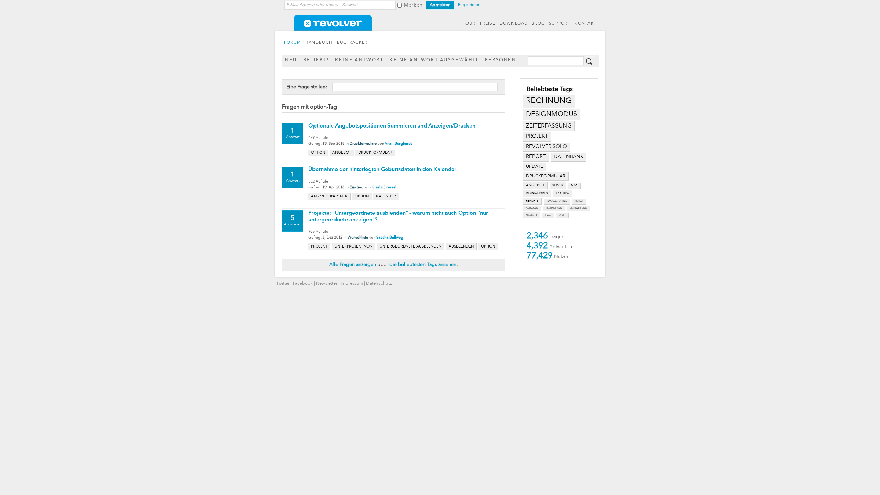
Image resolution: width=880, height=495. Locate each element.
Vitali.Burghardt (398, 144)
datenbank (568, 157)
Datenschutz (379, 283)
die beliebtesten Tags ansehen (422, 264)
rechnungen (554, 208)
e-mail (548, 215)
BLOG (538, 24)
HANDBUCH (319, 43)
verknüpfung (578, 208)
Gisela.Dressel (384, 187)
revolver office (557, 201)
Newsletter (327, 283)
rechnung (549, 101)
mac (574, 185)
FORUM (292, 43)
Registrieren (469, 5)
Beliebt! (316, 60)
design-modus (537, 193)
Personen (500, 60)
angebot (535, 185)
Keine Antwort (359, 60)
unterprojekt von (353, 247)
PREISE (487, 24)
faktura (562, 193)
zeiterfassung (549, 126)
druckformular (545, 176)
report (536, 156)
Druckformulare (363, 144)
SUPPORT (559, 24)
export (562, 215)
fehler (579, 201)
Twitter (283, 283)
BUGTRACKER (352, 43)
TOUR (469, 24)
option (318, 153)
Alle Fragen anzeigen (352, 264)
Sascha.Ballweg (389, 238)
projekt (537, 136)
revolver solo (546, 146)
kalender (386, 196)
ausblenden (461, 247)
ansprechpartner (329, 196)
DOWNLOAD (513, 24)
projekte (531, 215)
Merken (413, 5)
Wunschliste (358, 238)
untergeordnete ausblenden (410, 247)
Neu (291, 60)
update (534, 166)
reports (532, 201)
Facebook (303, 283)
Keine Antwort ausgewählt (433, 60)
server (557, 185)
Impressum (352, 283)
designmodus (551, 114)
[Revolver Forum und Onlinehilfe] (440, 27)
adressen (532, 208)
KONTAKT (586, 24)
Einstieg (356, 187)
